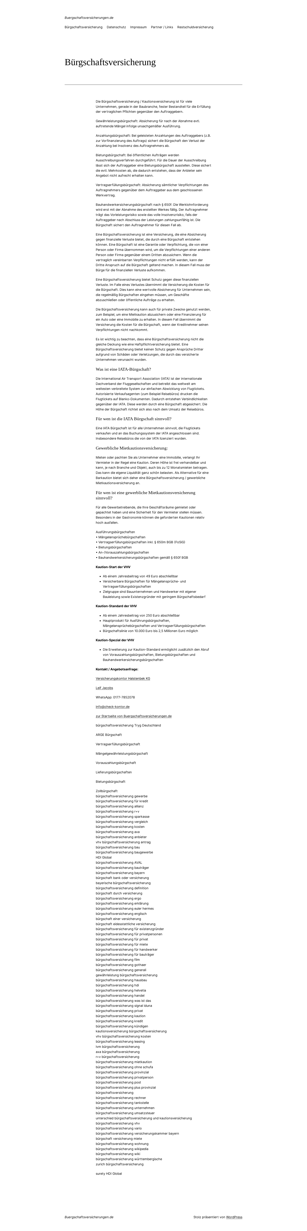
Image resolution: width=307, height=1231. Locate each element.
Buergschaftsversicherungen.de (89, 18)
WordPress (234, 1217)
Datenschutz (116, 27)
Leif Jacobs (104, 688)
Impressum (138, 27)
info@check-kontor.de (113, 707)
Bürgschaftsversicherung (84, 27)
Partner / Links (162, 27)
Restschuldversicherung (195, 27)
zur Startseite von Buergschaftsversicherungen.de (134, 716)
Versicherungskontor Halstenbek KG (123, 678)
